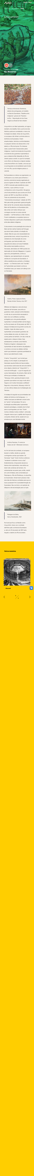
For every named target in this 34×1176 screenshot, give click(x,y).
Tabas (22, 8)
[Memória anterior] (4, 597)
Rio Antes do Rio (15, 8)
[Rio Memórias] (8, 3)
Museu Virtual (7, 8)
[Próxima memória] (29, 597)
